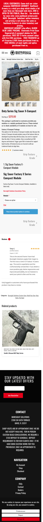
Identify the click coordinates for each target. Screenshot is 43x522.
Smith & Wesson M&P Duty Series (13, 353)
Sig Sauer (37, 59)
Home (3, 59)
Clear (4, 205)
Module (20, 195)
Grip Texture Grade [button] (29, 156)
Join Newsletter (13, 395)
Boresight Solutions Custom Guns (15, 59)
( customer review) (17, 150)
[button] (38, 53)
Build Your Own (29, 59)
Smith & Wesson (12, 350)
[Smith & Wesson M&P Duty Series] (20, 328)
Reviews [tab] (6, 239)
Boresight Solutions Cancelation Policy (14, 191)
